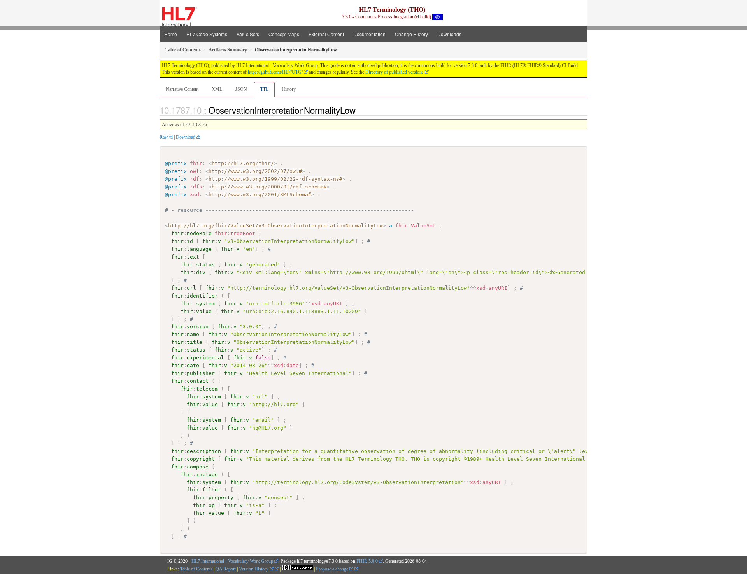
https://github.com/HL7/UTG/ (275, 72)
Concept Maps (283, 34)
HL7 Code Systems (206, 34)
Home (170, 34)
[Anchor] (360, 110)
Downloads (449, 34)
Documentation (369, 34)
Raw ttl (166, 137)
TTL (264, 89)
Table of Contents (196, 569)
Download (185, 137)
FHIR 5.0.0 (367, 561)
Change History (411, 34)
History (289, 89)
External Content (326, 34)
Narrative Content (182, 89)
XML (217, 89)
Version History (254, 569)
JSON (241, 89)
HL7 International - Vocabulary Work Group (232, 561)
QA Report (226, 569)
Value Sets (248, 34)
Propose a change (332, 569)
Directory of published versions (394, 72)
